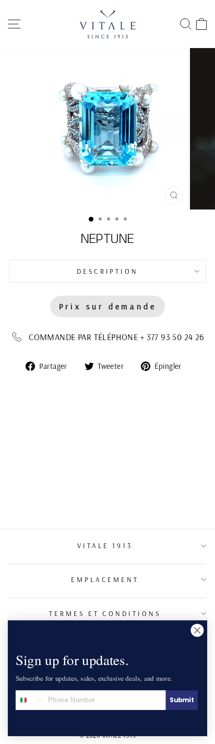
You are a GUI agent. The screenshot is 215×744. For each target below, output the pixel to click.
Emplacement (105, 579)
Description (108, 271)
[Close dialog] (197, 630)
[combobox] (30, 700)
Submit (182, 699)
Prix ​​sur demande (108, 306)
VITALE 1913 (105, 545)
